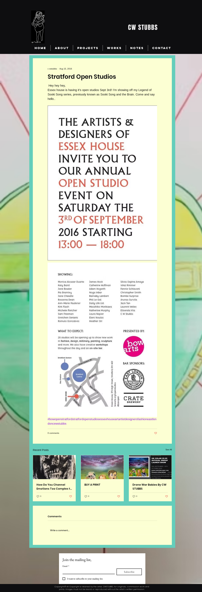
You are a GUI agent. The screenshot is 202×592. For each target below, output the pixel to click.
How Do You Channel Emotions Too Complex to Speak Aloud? (54, 487)
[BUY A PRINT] (102, 467)
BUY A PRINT (92, 485)
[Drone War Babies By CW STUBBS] (150, 467)
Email (66, 566)
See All (168, 449)
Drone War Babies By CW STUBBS (149, 487)
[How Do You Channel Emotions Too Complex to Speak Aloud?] (54, 467)
